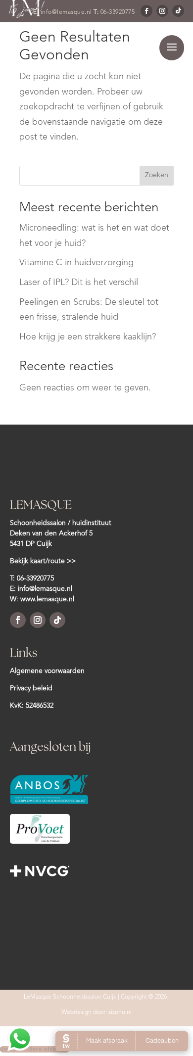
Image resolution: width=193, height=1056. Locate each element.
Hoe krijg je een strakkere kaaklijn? (87, 337)
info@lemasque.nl (45, 588)
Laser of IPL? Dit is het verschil (78, 282)
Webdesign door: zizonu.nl (96, 1012)
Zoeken (156, 175)
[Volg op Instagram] (38, 620)
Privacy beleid (31, 688)
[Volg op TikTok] (57, 620)
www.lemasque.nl (47, 599)
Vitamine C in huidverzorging (76, 262)
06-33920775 (35, 578)
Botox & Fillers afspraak (34, 1049)
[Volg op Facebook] (18, 620)
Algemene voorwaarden (47, 671)
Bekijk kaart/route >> (43, 561)
